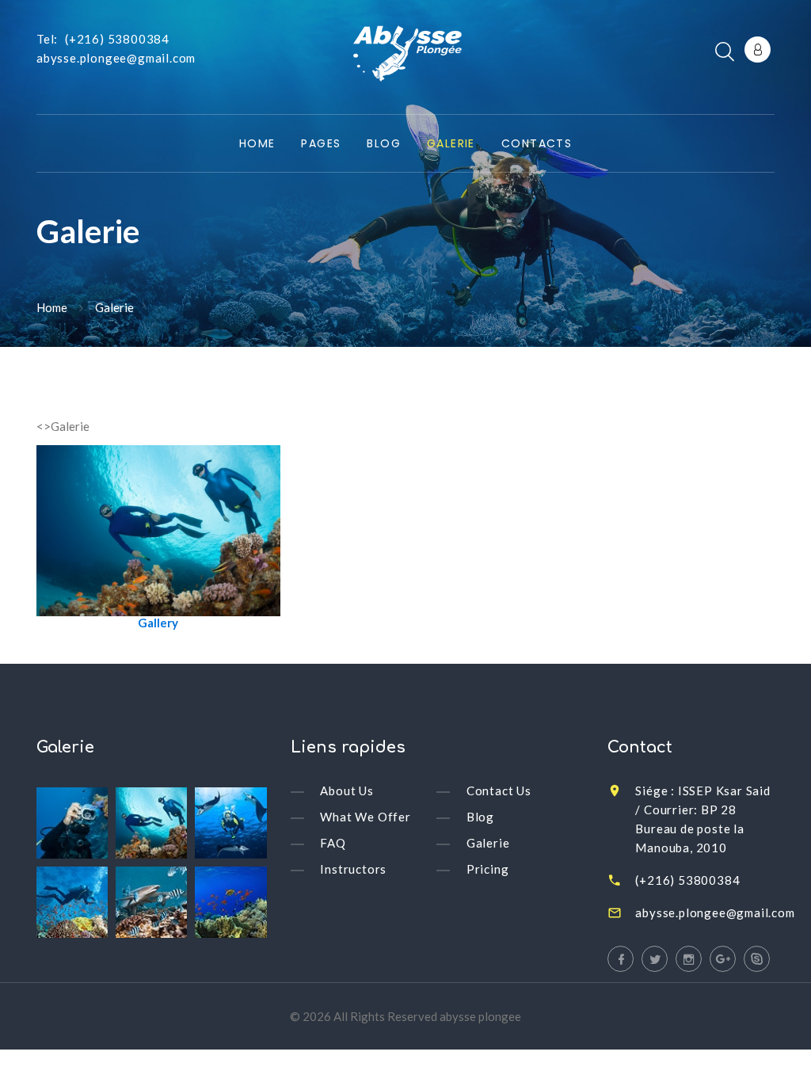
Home (257, 144)
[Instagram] (689, 959)
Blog (384, 144)
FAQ (332, 843)
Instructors (353, 869)
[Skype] (757, 959)
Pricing (487, 869)
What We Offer (365, 817)
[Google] (723, 959)
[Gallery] (158, 529)
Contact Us (498, 790)
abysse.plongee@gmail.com (116, 58)
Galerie (451, 144)
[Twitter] (655, 959)
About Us (346, 790)
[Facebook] (620, 959)
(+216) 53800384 (117, 39)
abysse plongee (480, 1016)
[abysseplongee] (405, 57)
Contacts (536, 144)
